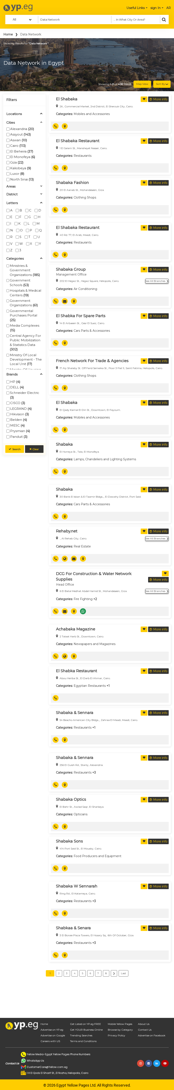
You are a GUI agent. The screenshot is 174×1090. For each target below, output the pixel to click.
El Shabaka (66, 99)
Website (66, 559)
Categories (15, 258)
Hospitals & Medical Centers (25, 292)
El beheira (21, 151)
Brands (12, 374)
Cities (10, 123)
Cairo (18, 146)
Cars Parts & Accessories (92, 331)
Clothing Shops (85, 197)
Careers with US (50, 1041)
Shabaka (64, 444)
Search (16, 449)
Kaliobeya (20, 168)
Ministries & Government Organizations (25, 270)
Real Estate (82, 546)
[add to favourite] (144, 99)
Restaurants (82, 156)
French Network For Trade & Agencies (92, 360)
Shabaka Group (71, 269)
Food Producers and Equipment (97, 856)
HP (15, 382)
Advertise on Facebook (151, 1035)
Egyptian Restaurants (90, 686)
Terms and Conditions (83, 1041)
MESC (17, 425)
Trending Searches (81, 1035)
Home (8, 34)
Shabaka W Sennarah (76, 886)
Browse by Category (120, 1029)
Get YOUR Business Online (86, 1029)
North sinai (22, 179)
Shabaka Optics (71, 799)
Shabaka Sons (69, 841)
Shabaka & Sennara (74, 712)
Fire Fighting (83, 599)
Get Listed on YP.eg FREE (85, 1024)
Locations (14, 114)
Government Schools (20, 282)
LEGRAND (21, 409)
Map (66, 126)
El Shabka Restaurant (76, 671)
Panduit (19, 437)
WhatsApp (84, 611)
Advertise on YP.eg (52, 1029)
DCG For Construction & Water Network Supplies (94, 576)
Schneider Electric (24, 395)
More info (160, 99)
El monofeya (22, 157)
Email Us (66, 301)
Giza (17, 162)
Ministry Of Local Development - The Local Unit (26, 359)
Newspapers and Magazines (94, 644)
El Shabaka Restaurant (78, 141)
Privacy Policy (116, 1035)
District (12, 194)
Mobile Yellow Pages (120, 1024)
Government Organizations (24, 303)
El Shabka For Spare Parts (80, 315)
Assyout (20, 134)
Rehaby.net (66, 531)
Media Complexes (24, 327)
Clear (35, 449)
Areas (10, 186)
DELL (17, 387)
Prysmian (20, 431)
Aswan (18, 140)
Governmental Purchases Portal (23, 315)
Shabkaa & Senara (73, 928)
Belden (18, 420)
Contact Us (145, 1029)
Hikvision (19, 414)
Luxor (17, 174)
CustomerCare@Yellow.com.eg (47, 1067)
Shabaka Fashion (72, 182)
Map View (142, 83)
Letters (12, 203)
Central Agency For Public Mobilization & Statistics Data (25, 342)
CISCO (17, 403)
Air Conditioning (85, 289)
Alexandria (22, 129)
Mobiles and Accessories (92, 114)
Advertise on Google (53, 1035)
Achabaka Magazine (75, 629)
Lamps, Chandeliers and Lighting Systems (105, 459)
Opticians (80, 814)
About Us (143, 1024)
